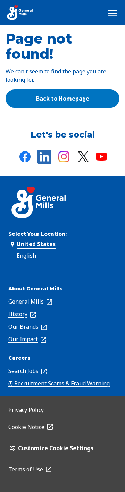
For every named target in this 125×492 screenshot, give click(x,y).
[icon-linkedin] (44, 156)
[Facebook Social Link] (25, 156)
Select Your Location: (37, 234)
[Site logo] (20, 12)
